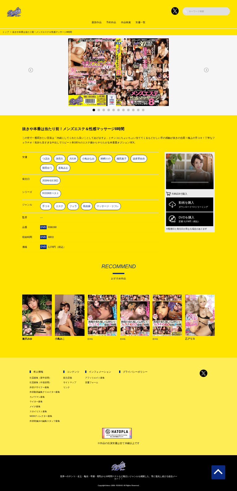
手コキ (46, 206)
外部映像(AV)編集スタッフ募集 (45, 421)
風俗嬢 (86, 206)
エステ (59, 206)
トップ (5, 32)
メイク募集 (35, 406)
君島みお (63, 168)
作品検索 (126, 22)
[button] (31, 70)
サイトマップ (69, 382)
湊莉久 (59, 158)
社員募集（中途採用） (40, 382)
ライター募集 (36, 401)
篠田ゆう (47, 168)
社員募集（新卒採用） (40, 378)
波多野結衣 (139, 158)
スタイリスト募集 (38, 411)
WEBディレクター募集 (41, 416)
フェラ (73, 206)
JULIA (72, 158)
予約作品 (111, 22)
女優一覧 (140, 22)
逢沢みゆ (27, 339)
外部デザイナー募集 (39, 387)
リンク (66, 387)
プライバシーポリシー (135, 371)
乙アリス (190, 339)
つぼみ (46, 158)
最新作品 (97, 22)
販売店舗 (67, 378)
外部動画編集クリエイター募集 (45, 392)
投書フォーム (91, 382)
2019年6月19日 (50, 180)
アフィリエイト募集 (95, 378)
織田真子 (122, 158)
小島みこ (60, 339)
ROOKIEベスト (50, 193)
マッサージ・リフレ (108, 206)
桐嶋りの (105, 158)
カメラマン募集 (37, 397)
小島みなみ (88, 158)
